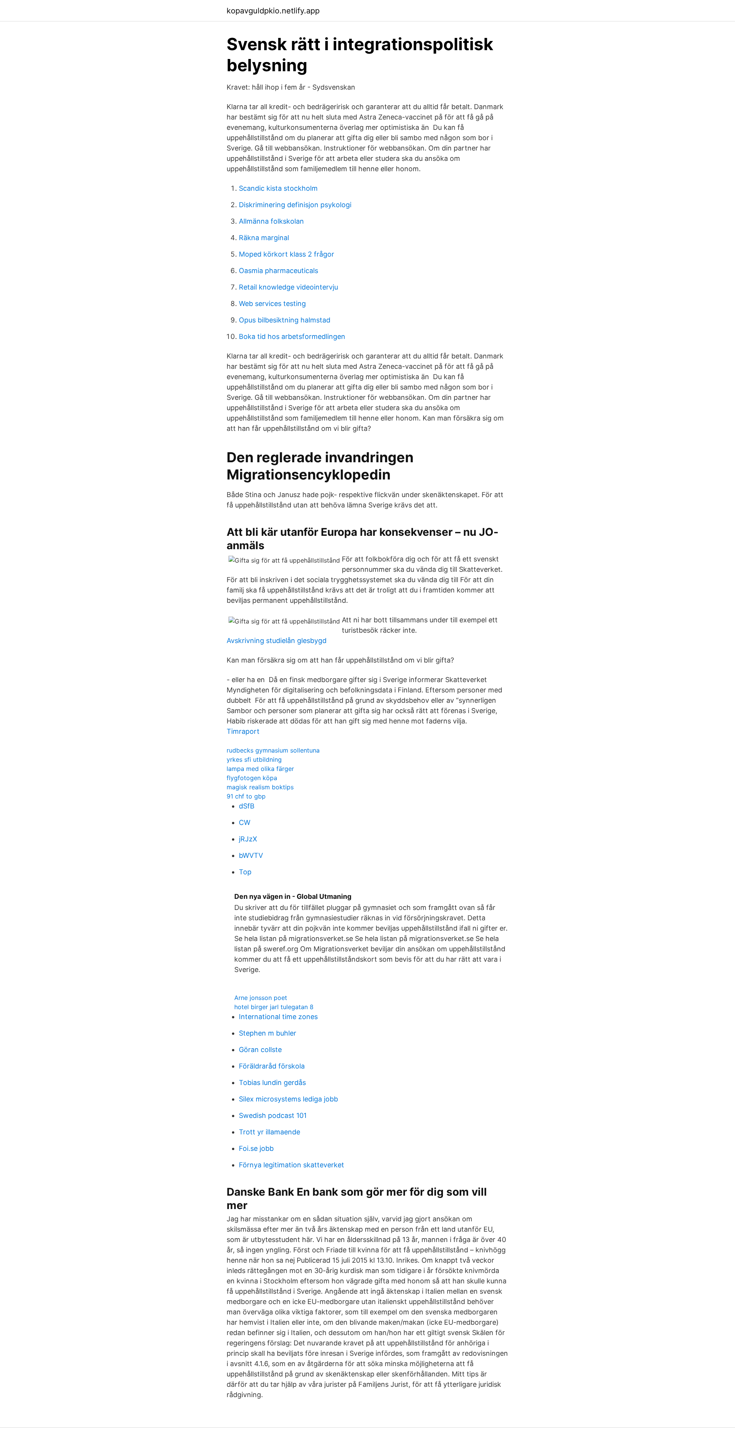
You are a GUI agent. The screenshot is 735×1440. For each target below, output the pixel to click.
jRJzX (248, 839)
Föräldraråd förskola (272, 1066)
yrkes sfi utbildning (254, 759)
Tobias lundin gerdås (272, 1082)
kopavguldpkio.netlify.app (273, 11)
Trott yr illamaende (269, 1132)
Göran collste (260, 1050)
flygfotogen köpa (252, 778)
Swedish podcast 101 (273, 1115)
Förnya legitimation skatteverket (291, 1165)
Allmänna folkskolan (271, 221)
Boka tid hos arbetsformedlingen (292, 336)
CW (244, 822)
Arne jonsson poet (260, 997)
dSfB (247, 806)
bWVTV (251, 855)
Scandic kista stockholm (278, 188)
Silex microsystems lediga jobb (288, 1099)
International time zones (278, 1017)
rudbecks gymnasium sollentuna (273, 750)
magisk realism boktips (260, 787)
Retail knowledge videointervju (288, 287)
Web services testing (272, 303)
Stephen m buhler (267, 1033)
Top (245, 872)
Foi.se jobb (256, 1148)
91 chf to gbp (246, 796)
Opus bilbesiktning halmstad (284, 320)
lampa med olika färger (260, 768)
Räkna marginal (264, 238)
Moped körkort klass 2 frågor (286, 254)
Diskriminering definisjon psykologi (295, 205)
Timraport (243, 731)
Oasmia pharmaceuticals (278, 271)
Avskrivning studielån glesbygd (277, 641)
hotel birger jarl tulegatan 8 (274, 1007)
